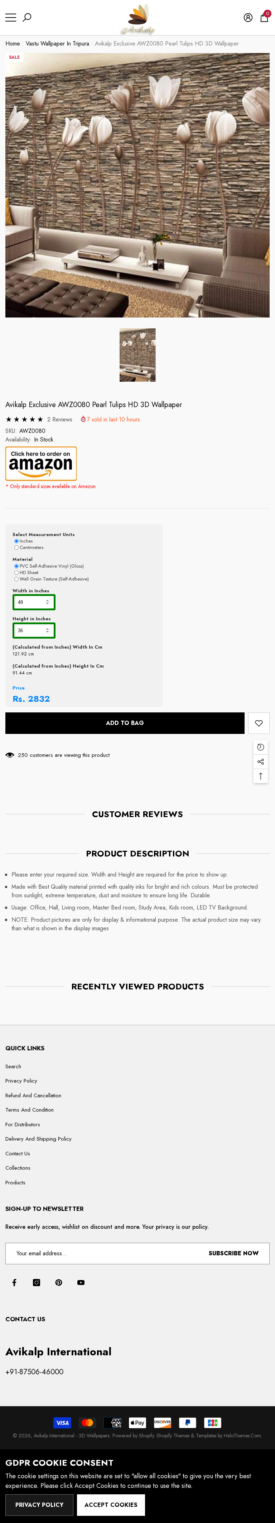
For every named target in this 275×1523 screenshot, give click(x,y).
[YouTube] (81, 1283)
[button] (26, 17)
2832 (39, 698)
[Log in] (248, 17)
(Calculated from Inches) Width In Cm (57, 647)
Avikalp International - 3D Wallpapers (72, 1435)
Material (23, 559)
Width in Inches (31, 590)
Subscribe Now (234, 1253)
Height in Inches (32, 618)
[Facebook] (14, 1283)
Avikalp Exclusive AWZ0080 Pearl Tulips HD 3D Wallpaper (93, 405)
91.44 (19, 672)
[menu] (10, 17)
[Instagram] (36, 1283)
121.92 (20, 653)
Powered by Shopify (133, 1435)
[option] (137, 185)
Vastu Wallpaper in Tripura (57, 43)
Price (19, 687)
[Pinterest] (59, 1283)
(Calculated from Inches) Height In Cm (58, 666)
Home (12, 43)
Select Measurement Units (44, 534)
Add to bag (125, 723)
